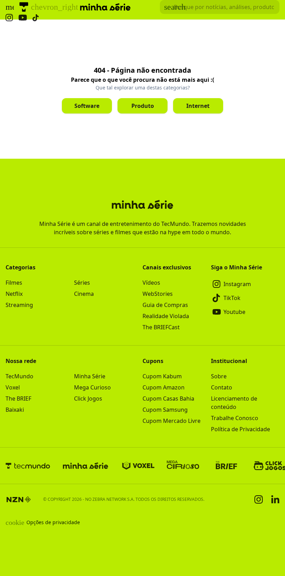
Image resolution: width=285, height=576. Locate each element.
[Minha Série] (85, 466)
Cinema (84, 294)
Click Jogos (88, 398)
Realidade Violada (165, 316)
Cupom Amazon (163, 387)
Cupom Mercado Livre (171, 421)
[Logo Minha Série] (105, 7)
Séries (82, 282)
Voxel (13, 387)
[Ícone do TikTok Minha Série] (35, 17)
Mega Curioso (92, 387)
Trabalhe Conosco (234, 418)
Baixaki (15, 409)
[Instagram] (258, 499)
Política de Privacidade (240, 429)
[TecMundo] (23, 7)
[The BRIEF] (226, 466)
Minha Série (89, 376)
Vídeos (151, 282)
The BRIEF (18, 398)
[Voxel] (138, 466)
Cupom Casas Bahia (168, 398)
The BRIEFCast (161, 327)
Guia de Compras (165, 305)
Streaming (19, 305)
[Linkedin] (275, 499)
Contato (221, 387)
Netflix (14, 294)
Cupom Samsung (165, 409)
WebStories (157, 294)
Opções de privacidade (43, 522)
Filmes (14, 282)
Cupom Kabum (162, 376)
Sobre (219, 376)
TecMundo (19, 376)
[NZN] (19, 499)
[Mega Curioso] (183, 466)
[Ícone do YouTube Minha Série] (22, 18)
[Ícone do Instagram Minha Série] (9, 17)
